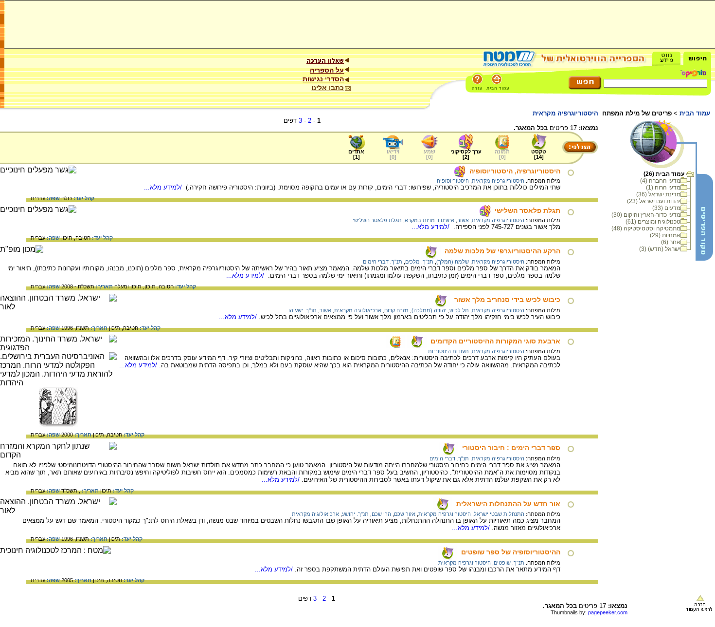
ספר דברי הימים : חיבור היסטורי (511, 448)
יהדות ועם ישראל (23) (653, 201)
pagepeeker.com (607, 612)
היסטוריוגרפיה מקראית (498, 181)
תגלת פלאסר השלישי (527, 210)
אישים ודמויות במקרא (429, 220)
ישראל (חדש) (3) (659, 249)
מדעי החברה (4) (660, 180)
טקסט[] (538, 154)
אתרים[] (356, 154)
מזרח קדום (396, 310)
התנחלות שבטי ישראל (499, 514)
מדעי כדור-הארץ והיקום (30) (645, 214)
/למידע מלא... (164, 187)
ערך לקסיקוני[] (466, 154)
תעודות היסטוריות (448, 351)
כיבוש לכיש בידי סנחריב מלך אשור (507, 300)
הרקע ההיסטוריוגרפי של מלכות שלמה (502, 251)
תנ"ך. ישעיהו (302, 310)
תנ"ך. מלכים (419, 262)
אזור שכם (404, 514)
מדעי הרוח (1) (663, 187)
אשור (463, 220)
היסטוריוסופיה (453, 181)
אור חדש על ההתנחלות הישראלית (508, 504)
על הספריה (327, 70)
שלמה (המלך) (452, 262)
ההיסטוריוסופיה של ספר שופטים (510, 552)
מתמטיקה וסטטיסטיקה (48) (645, 228)
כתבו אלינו (327, 88)
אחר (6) (670, 242)
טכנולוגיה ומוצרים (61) (653, 221)
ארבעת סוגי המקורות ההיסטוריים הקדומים (495, 341)
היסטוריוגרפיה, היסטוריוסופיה (514, 171)
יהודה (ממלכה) (429, 310)
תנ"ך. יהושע (355, 514)
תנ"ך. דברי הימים (382, 262)
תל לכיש (459, 310)
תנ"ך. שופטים (509, 563)
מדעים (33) (666, 208)
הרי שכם (381, 514)
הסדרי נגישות (323, 79)
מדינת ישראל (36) (658, 194)
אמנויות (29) (665, 235)
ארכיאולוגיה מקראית (357, 310)
